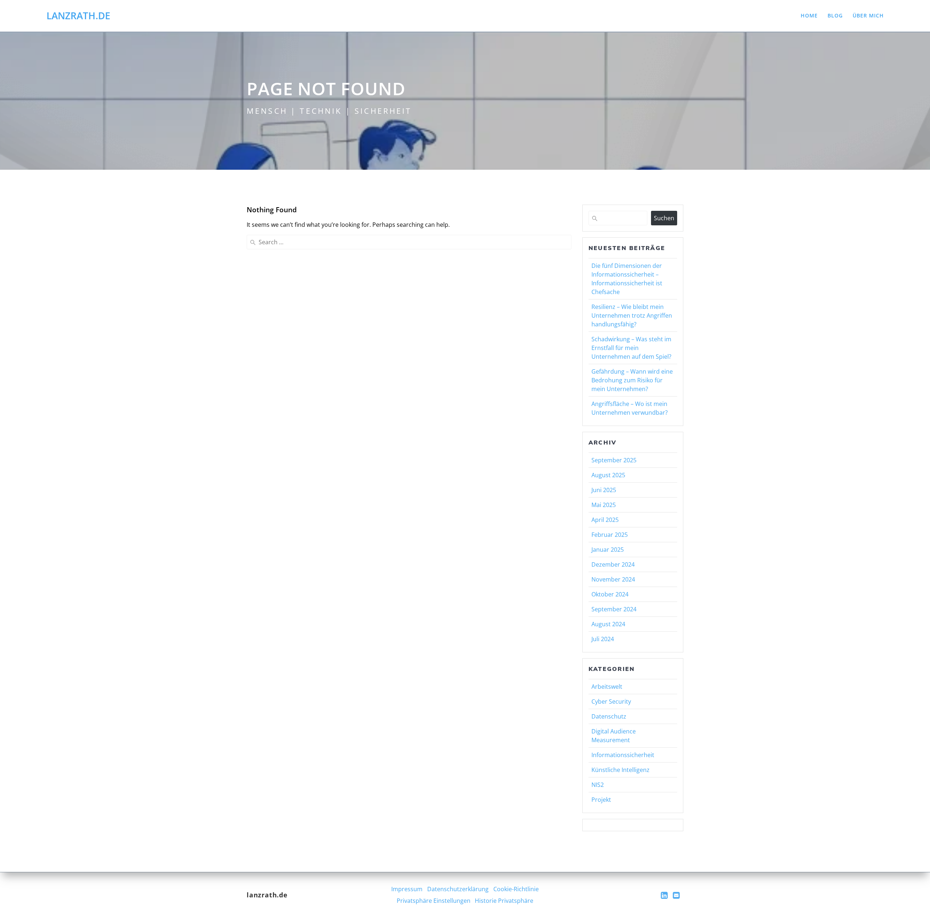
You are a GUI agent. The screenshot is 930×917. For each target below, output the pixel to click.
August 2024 (608, 624)
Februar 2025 (609, 535)
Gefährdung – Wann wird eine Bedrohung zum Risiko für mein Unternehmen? (632, 380)
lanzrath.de (78, 16)
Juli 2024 (602, 639)
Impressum (406, 889)
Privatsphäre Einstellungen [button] (433, 901)
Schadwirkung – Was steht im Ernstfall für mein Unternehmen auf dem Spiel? (631, 348)
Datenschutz (608, 716)
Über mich (868, 15)
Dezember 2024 (613, 564)
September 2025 (613, 460)
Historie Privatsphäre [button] (504, 901)
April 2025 (605, 520)
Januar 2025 (607, 550)
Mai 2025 (603, 505)
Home (809, 15)
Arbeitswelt (606, 687)
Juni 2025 (603, 490)
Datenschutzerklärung (458, 889)
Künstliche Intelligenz (620, 770)
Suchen (664, 218)
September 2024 (613, 609)
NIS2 (597, 785)
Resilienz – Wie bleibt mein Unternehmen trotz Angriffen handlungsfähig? (631, 315)
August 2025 (608, 475)
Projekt (601, 800)
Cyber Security (611, 701)
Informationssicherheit (622, 755)
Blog (835, 15)
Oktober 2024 (609, 594)
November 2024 (613, 579)
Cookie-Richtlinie (516, 889)
